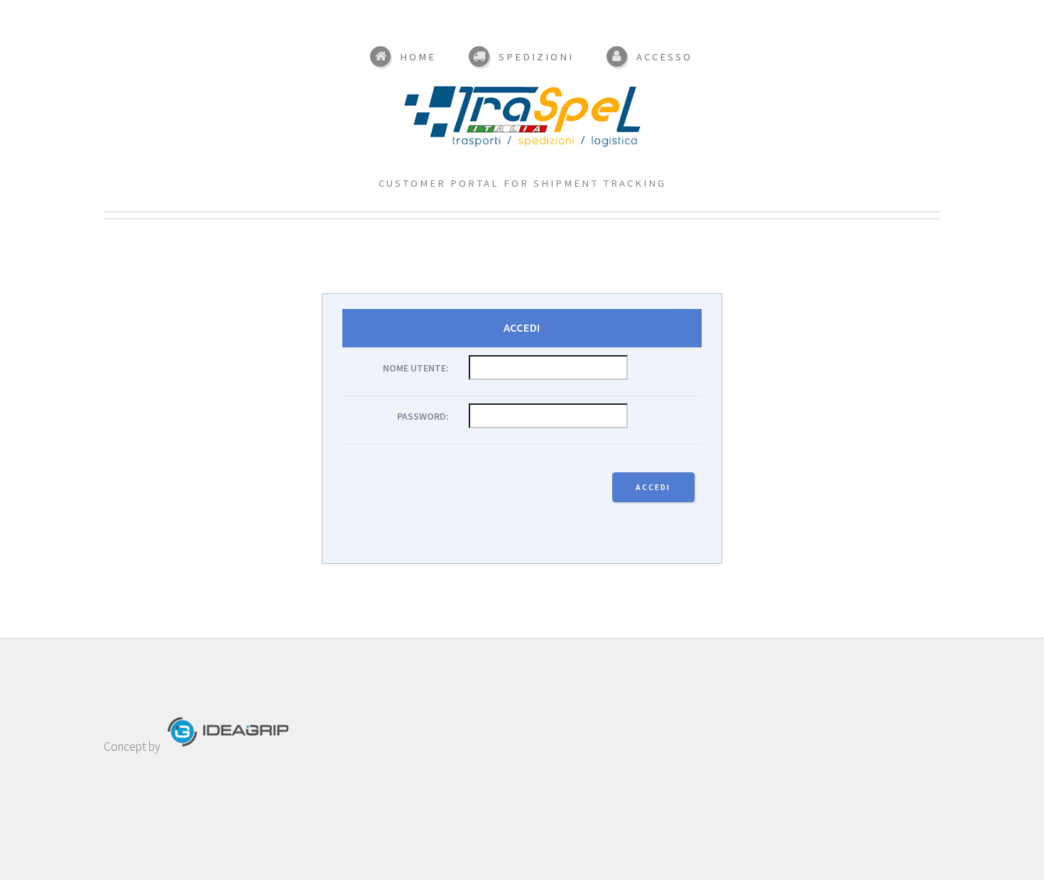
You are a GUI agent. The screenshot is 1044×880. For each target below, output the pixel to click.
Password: (423, 416)
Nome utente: (416, 368)
